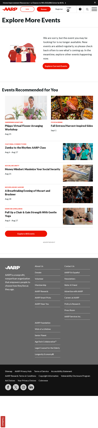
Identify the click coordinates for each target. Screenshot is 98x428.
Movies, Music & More (14, 187)
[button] (87, 9)
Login (69, 7)
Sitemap (8, 371)
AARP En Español (72, 272)
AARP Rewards (41, 291)
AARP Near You (42, 304)
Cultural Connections (15, 144)
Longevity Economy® (44, 354)
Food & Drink (57, 122)
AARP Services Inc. (72, 316)
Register (59, 9)
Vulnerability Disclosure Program (75, 376)
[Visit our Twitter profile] (16, 387)
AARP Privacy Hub (23, 371)
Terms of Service (41, 371)
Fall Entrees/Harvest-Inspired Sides (72, 125)
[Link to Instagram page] (23, 387)
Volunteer (39, 278)
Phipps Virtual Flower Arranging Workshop (24, 127)
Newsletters (69, 278)
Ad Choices (10, 380)
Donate (38, 272)
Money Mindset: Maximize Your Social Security (32, 169)
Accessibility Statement (61, 371)
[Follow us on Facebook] (8, 387)
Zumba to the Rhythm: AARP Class (25, 147)
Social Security (12, 166)
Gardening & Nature (14, 122)
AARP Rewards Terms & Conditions (20, 376)
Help (80, 9)
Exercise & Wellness (13, 209)
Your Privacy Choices (27, 380)
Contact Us (69, 266)
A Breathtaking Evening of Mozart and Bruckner (27, 192)
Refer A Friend (70, 285)
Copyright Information (48, 376)
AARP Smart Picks (43, 297)
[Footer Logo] (18, 268)
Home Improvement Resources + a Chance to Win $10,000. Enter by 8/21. (33, 3)
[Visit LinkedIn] (31, 387)
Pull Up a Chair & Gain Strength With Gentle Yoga (31, 214)
